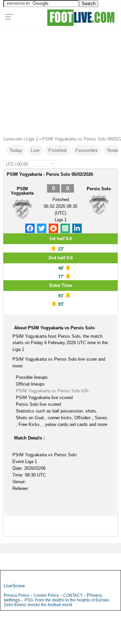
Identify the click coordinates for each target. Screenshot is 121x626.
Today (15, 150)
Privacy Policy (16, 595)
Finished (57, 150)
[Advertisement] (60, 79)
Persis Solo (99, 188)
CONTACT (72, 595)
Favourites (86, 150)
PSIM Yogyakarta (22, 191)
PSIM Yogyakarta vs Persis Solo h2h (52, 390)
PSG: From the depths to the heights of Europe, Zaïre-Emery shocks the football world (57, 602)
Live (35, 150)
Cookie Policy (46, 595)
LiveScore (14, 585)
